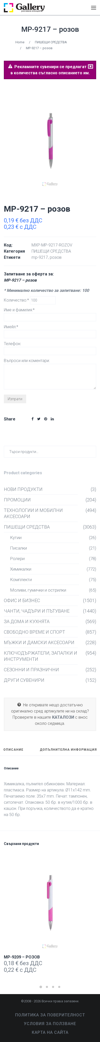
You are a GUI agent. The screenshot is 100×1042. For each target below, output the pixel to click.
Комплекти (21, 579)
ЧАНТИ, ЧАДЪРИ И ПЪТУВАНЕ (36, 611)
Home (19, 42)
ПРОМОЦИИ (17, 499)
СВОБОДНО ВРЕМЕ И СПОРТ (34, 632)
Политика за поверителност (50, 1015)
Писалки (18, 548)
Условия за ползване (50, 1023)
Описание (13, 749)
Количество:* (17, 300)
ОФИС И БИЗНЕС (22, 600)
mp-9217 (40, 257)
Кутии (16, 537)
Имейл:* (11, 326)
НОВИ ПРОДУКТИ (23, 489)
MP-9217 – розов (50, 29)
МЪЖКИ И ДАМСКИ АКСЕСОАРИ (39, 642)
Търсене (91, 451)
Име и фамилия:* (19, 309)
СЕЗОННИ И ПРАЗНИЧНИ (31, 669)
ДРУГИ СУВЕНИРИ (24, 680)
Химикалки (20, 569)
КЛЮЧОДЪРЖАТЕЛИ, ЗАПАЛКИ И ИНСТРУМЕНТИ (40, 656)
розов (56, 257)
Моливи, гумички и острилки (38, 590)
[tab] (13, 752)
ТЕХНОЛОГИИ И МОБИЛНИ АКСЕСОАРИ (33, 513)
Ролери (17, 558)
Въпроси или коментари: (27, 360)
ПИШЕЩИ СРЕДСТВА (51, 42)
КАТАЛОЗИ (63, 717)
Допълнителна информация (68, 749)
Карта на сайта (50, 1032)
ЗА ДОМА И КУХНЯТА (26, 621)
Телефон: (12, 343)
